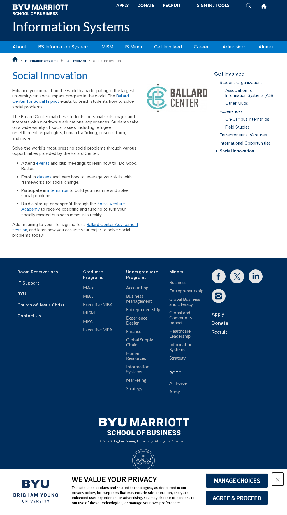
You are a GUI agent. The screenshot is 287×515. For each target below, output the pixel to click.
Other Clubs (236, 103)
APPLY (122, 5)
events (43, 163)
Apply (218, 314)
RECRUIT (172, 5)
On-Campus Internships (247, 119)
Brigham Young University (133, 441)
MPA (88, 321)
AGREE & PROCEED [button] (237, 498)
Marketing (136, 380)
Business (177, 282)
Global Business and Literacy (184, 302)
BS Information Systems (64, 47)
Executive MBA (98, 304)
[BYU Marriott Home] (40, 9)
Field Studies (237, 127)
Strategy (134, 388)
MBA (88, 296)
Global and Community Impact (180, 317)
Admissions (235, 47)
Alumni (265, 47)
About (19, 47)
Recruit (219, 332)
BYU (21, 294)
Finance (133, 331)
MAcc (88, 287)
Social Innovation (237, 151)
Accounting (137, 287)
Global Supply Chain (139, 342)
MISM (107, 47)
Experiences (231, 111)
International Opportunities (245, 143)
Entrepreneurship (143, 309)
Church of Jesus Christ (40, 305)
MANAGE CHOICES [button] (237, 480)
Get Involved (168, 47)
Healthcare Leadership (180, 333)
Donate (220, 323)
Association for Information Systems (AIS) (249, 93)
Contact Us (29, 316)
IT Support (28, 283)
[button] (277, 479)
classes (44, 177)
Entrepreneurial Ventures (243, 135)
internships (57, 190)
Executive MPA (97, 329)
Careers (202, 47)
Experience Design (136, 320)
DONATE (145, 5)
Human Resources (136, 356)
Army (174, 391)
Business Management (139, 298)
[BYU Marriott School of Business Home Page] (15, 59)
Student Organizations (241, 82)
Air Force (178, 383)
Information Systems (71, 26)
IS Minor (133, 47)
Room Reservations (37, 272)
